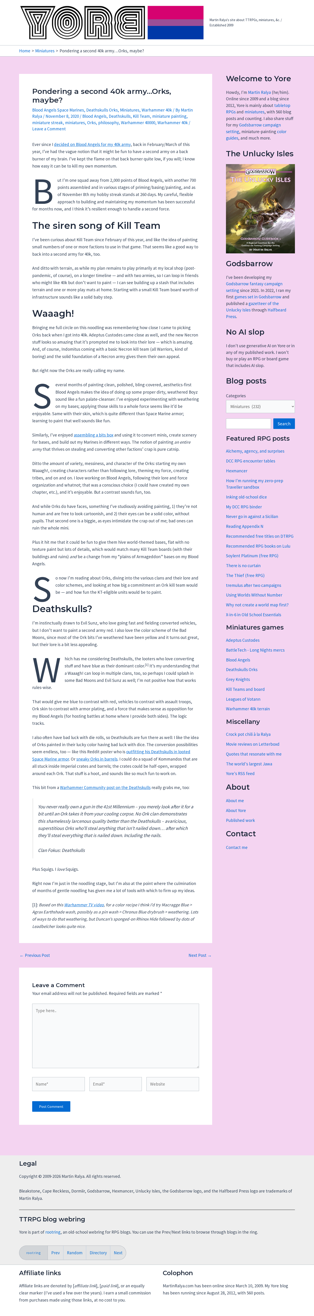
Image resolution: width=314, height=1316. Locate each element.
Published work (240, 820)
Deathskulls (120, 116)
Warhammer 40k (157, 110)
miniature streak (47, 122)
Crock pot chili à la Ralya (248, 734)
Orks (91, 122)
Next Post (200, 955)
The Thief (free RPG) (245, 575)
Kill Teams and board (245, 689)
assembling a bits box (93, 435)
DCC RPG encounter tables (250, 461)
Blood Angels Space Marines (58, 110)
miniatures (75, 122)
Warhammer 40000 (138, 122)
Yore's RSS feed (240, 773)
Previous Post (35, 955)
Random (75, 1252)
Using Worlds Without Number (254, 595)
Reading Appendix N (244, 526)
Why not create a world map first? (257, 605)
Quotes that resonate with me (254, 754)
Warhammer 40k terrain (248, 708)
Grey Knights (238, 679)
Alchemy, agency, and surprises (255, 451)
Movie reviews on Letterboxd (253, 744)
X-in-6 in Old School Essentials (253, 614)
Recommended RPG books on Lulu (258, 546)
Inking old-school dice (246, 497)
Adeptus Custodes (243, 640)
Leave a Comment (49, 129)
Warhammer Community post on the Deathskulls (105, 787)
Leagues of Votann (243, 699)
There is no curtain (243, 565)
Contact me (237, 847)
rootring (52, 1232)
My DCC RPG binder (244, 507)
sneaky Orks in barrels (96, 759)
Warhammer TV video (84, 904)
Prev (55, 1252)
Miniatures (129, 110)
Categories (236, 395)
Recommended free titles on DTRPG (260, 536)
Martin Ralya (259, 92)
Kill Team (141, 116)
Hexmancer (236, 470)
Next (118, 1252)
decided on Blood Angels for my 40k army (92, 144)
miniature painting (169, 116)
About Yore (236, 810)
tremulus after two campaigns (253, 585)
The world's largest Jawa (249, 764)
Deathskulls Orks (102, 110)
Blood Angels (94, 116)
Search (284, 423)
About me (235, 800)
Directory (98, 1252)
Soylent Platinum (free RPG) (252, 555)
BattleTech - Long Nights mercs (255, 650)
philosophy (108, 122)
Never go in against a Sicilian (252, 516)
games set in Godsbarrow (257, 297)
